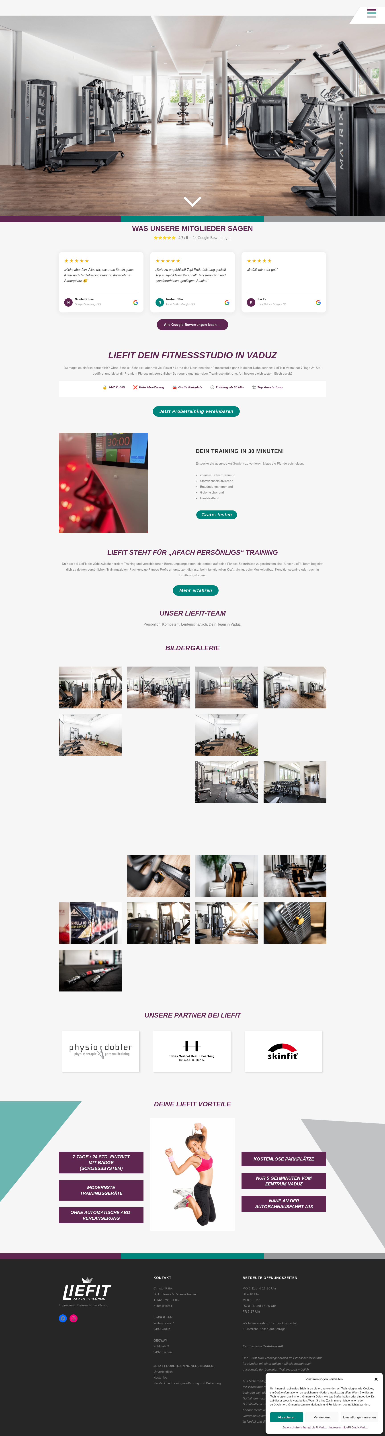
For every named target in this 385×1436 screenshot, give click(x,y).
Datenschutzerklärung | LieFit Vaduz (305, 1427)
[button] (376, 1379)
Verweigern (322, 1417)
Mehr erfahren (195, 590)
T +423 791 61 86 (166, 1300)
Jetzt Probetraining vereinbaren (196, 411)
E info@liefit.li (163, 1305)
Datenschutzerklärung (92, 1305)
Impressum (67, 1305)
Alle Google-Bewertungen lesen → (192, 324)
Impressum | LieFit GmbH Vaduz (348, 1427)
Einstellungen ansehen (359, 1417)
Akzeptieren (286, 1417)
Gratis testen (216, 514)
